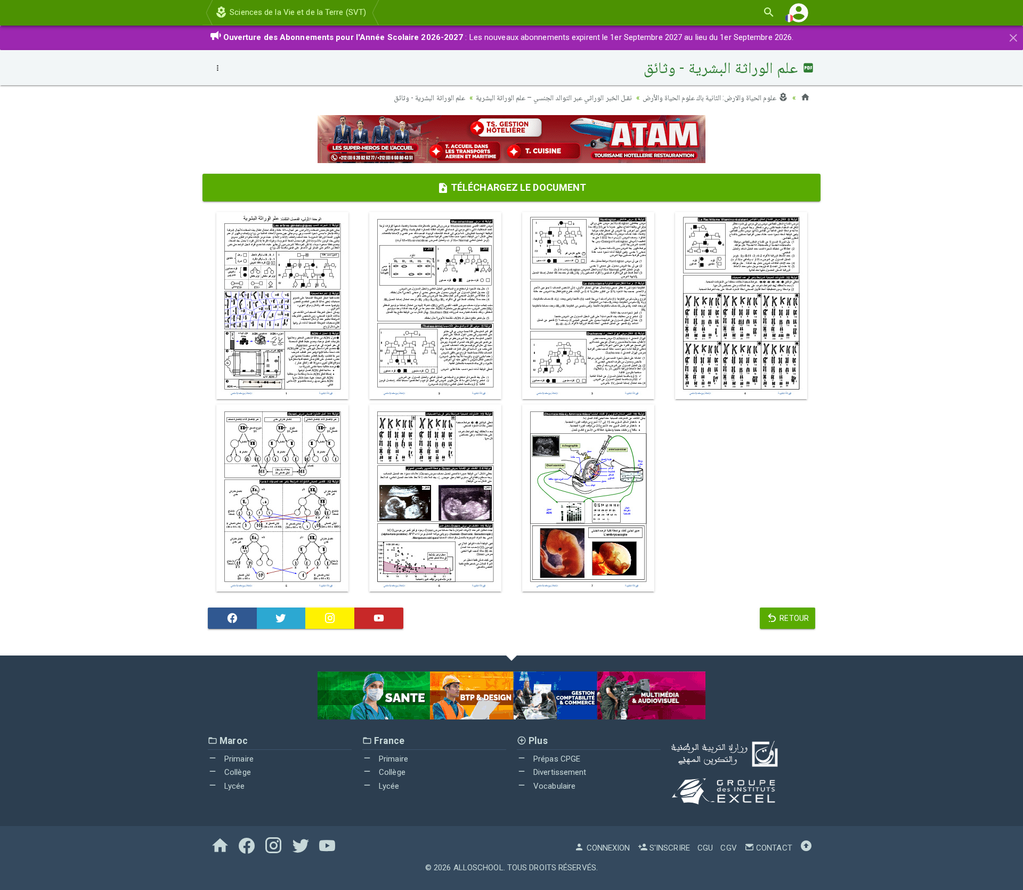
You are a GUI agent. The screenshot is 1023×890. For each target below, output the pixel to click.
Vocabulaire (553, 786)
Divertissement (559, 772)
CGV (728, 848)
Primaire (238, 759)
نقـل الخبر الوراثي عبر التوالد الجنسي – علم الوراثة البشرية (554, 97)
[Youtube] (378, 618)
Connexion (607, 848)
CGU (705, 848)
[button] (798, 12)
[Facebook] (232, 618)
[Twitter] (281, 618)
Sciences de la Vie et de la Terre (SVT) (297, 12)
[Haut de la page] (806, 848)
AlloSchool (478, 867)
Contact (773, 848)
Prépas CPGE (555, 759)
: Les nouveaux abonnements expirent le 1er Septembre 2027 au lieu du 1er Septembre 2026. (508, 37)
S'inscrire (668, 848)
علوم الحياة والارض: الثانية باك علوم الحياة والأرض (710, 97)
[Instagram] (329, 618)
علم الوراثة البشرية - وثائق (429, 97)
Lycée (233, 786)
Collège (236, 772)
